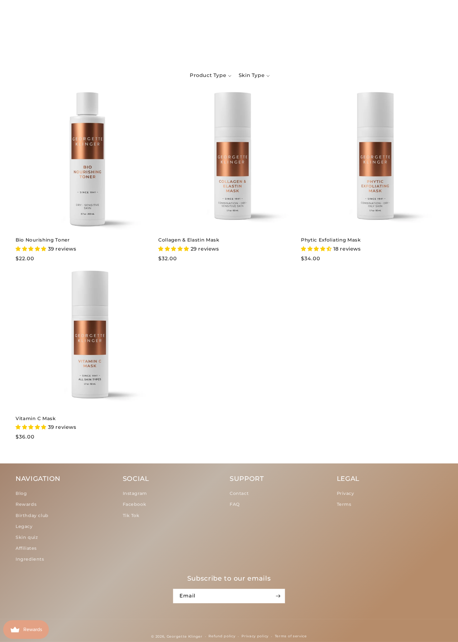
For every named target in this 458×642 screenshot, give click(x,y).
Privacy (345, 493)
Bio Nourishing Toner (43, 240)
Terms (344, 504)
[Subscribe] (278, 596)
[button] (25, 29)
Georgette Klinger (185, 636)
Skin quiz (27, 537)
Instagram (135, 493)
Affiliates (26, 548)
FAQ (235, 504)
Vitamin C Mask (36, 418)
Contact (239, 493)
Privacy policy (255, 636)
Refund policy (221, 636)
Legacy (24, 526)
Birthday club (32, 515)
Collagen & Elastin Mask (188, 240)
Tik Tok (131, 515)
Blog (21, 493)
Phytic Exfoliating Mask (331, 240)
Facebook (134, 504)
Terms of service (291, 636)
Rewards (26, 504)
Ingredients (30, 559)
